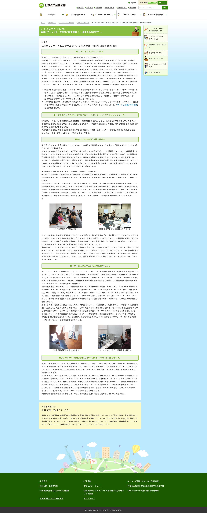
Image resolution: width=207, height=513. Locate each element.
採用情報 (132, 7)
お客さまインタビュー (157, 53)
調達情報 (99, 7)
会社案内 (89, 7)
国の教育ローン (78, 14)
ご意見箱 (87, 481)
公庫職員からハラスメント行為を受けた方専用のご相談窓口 (104, 492)
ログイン (162, 2)
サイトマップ (89, 498)
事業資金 (52, 14)
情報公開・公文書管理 (49, 486)
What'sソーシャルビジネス (158, 46)
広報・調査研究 (154, 72)
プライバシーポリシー (93, 486)
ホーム (43, 23)
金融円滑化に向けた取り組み (51, 498)
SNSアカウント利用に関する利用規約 (143, 491)
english (132, 3)
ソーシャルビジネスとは (127, 105)
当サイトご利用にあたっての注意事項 (143, 481)
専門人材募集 (109, 7)
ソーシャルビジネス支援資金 (158, 65)
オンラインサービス (104, 14)
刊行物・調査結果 (156, 14)
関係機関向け (122, 7)
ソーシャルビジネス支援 (66, 23)
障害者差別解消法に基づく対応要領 (54, 491)
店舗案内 (80, 7)
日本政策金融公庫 (52, 5)
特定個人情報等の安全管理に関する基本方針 (146, 486)
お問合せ (43, 481)
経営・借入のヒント (83, 23)
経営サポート (130, 14)
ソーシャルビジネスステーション (156, 38)
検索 (164, 7)
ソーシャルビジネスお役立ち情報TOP (156, 29)
